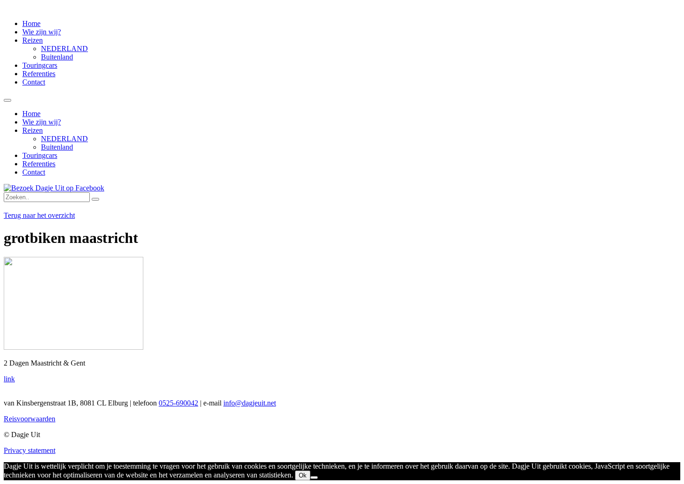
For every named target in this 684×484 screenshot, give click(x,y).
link (9, 379)
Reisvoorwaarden (29, 419)
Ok (303, 475)
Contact (33, 82)
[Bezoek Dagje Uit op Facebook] (54, 188)
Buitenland (57, 57)
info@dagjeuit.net (249, 403)
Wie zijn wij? (41, 32)
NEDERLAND (64, 48)
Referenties (38, 74)
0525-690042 (178, 403)
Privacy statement (29, 450)
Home (31, 23)
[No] (314, 477)
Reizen (32, 40)
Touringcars (39, 65)
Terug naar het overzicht (39, 215)
